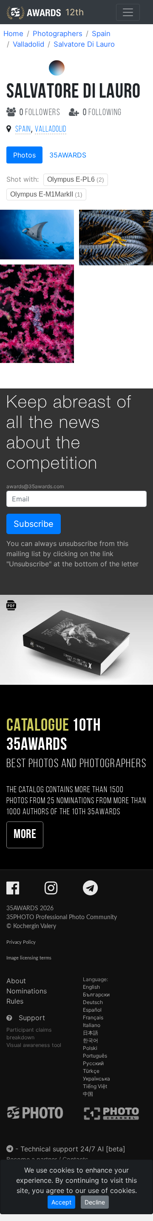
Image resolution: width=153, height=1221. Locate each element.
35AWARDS (67, 155)
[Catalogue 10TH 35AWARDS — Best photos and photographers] (76, 639)
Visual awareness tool (33, 1045)
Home (13, 33)
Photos (24, 155)
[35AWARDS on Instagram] (51, 890)
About (16, 980)
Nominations (26, 991)
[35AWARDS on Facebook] (12, 890)
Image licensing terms (28, 958)
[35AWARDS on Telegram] (90, 890)
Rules (14, 1001)
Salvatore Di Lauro (84, 44)
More (25, 834)
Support (32, 1017)
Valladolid (28, 44)
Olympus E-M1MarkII (46, 194)
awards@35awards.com (35, 486)
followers (41, 112)
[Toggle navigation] (128, 12)
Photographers (57, 33)
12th (73, 12)
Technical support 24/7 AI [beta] (72, 1149)
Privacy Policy (21, 942)
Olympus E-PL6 (75, 179)
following (102, 112)
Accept (61, 1202)
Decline (95, 1202)
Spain (101, 33)
